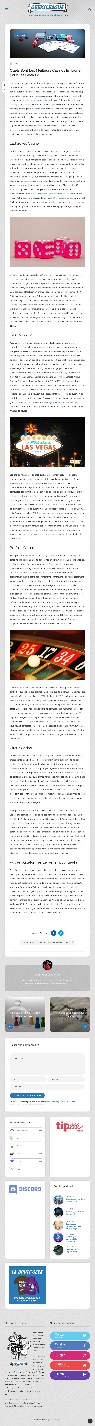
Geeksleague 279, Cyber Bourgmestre (75, 1213)
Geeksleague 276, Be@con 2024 (73, 1250)
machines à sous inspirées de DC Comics (56, 193)
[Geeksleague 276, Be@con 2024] (58, 1250)
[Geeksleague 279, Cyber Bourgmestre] (58, 1212)
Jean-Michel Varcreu (47, 974)
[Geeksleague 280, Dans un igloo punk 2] (58, 1200)
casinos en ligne (17, 155)
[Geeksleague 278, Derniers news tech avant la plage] (58, 1225)
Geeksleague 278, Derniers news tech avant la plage (73, 1226)
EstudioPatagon (55, 1420)
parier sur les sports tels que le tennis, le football (41, 534)
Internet (21, 35)
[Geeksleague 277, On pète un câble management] (58, 1237)
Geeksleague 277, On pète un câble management (74, 1239)
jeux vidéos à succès (59, 402)
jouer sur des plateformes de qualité (43, 100)
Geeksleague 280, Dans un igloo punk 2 (75, 1200)
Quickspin (14, 781)
